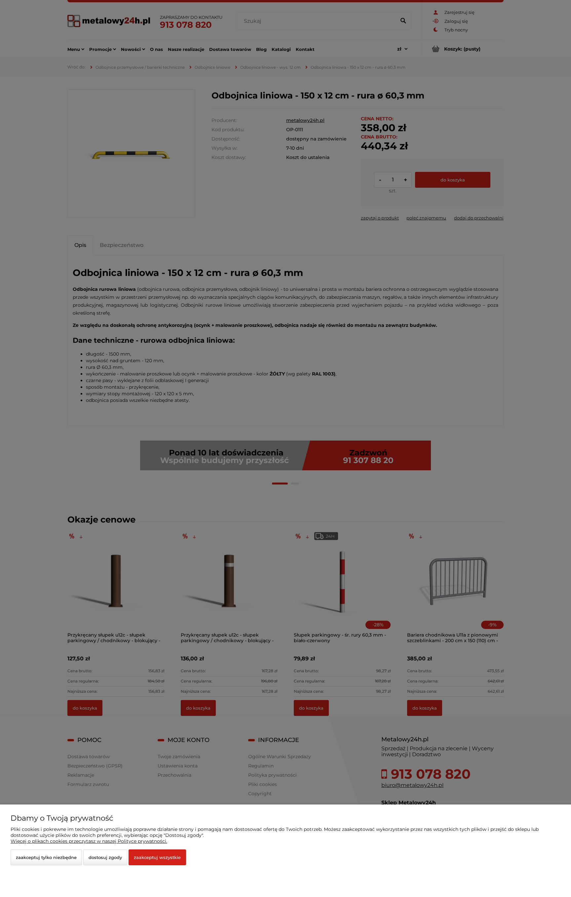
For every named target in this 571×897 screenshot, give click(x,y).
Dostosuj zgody (105, 857)
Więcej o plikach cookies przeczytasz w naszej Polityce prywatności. (89, 841)
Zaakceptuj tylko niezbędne (46, 857)
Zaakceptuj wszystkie (157, 857)
